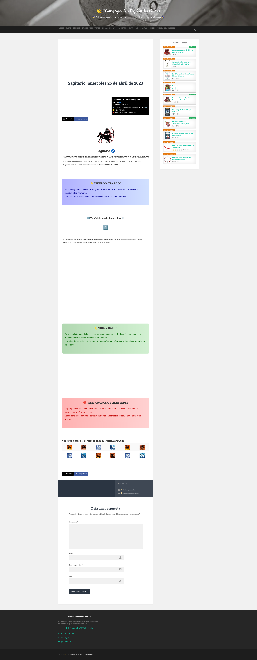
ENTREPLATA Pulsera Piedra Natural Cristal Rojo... (181, 158)
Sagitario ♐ (117, 102)
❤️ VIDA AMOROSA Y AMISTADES (124, 113)
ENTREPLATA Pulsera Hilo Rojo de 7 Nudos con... (183, 146)
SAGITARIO (122, 28)
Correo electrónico (76, 565)
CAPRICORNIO (134, 28)
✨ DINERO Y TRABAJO (120, 105)
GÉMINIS (76, 28)
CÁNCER (85, 28)
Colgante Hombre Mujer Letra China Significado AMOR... (181, 63)
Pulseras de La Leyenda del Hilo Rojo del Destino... (182, 51)
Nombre (72, 553)
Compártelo (82, 119)
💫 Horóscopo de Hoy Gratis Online (128, 10)
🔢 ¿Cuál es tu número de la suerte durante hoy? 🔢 (130, 107)
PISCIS (153, 28)
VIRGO (97, 28)
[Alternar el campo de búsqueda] (195, 29)
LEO (91, 28)
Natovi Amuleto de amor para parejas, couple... (181, 87)
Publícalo (69, 119)
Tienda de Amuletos (166, 28)
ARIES (61, 28)
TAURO (68, 28)
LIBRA (104, 28)
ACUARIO (145, 28)
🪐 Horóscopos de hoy (128, 490)
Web (70, 577)
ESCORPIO (112, 28)
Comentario (73, 522)
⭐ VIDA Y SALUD (119, 110)
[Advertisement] (105, 56)
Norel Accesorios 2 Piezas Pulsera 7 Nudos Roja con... (183, 75)
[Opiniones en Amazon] (177, 150)
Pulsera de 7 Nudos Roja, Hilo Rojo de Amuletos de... (181, 99)
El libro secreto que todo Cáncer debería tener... (182, 135)
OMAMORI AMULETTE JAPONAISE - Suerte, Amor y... (181, 123)
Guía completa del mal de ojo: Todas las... (181, 111)
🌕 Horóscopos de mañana (129, 493)
